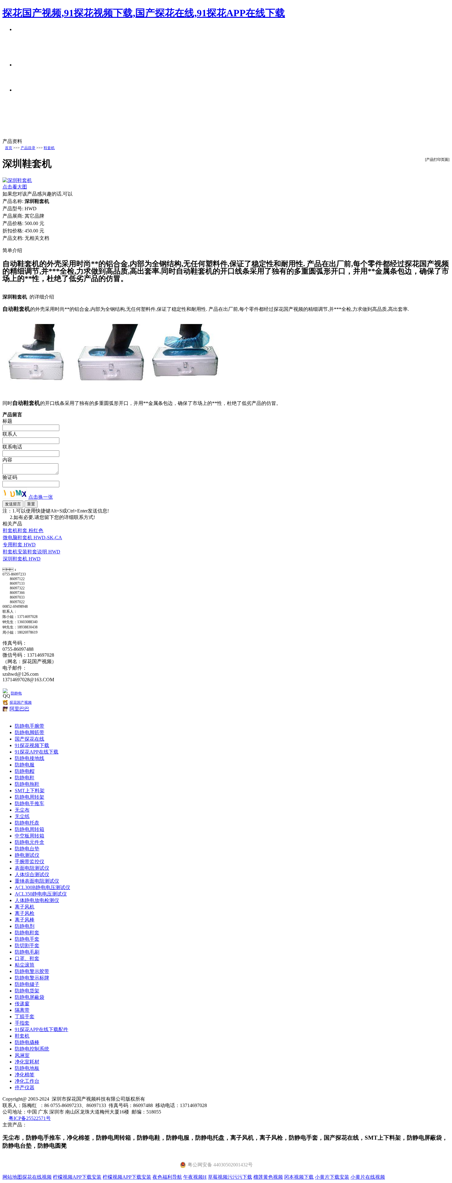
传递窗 (22, 1003)
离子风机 (24, 906)
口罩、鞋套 (27, 958)
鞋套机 (49, 148)
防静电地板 (27, 1068)
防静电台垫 (27, 848)
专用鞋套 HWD (19, 544)
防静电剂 (24, 926)
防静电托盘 (27, 822)
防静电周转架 (29, 797)
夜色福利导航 (167, 1177)
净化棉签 (24, 1074)
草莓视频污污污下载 (230, 1177)
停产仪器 (24, 1087)
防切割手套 (27, 945)
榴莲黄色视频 (268, 1177)
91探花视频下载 (32, 745)
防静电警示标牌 (32, 977)
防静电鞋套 (27, 932)
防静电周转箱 (29, 829)
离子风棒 (24, 919)
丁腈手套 (24, 1016)
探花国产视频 (21, 702)
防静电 (16, 693)
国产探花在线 (29, 739)
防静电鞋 (24, 777)
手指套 (22, 1023)
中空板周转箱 (29, 835)
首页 (8, 148)
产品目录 (28, 148)
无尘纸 (22, 816)
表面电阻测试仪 (32, 868)
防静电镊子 (27, 984)
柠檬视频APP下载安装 (77, 1177)
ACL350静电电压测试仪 (41, 893)
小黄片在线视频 (368, 1177)
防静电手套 (27, 939)
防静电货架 (27, 990)
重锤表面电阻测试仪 (37, 881)
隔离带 (22, 1010)
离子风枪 (24, 913)
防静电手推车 (29, 803)
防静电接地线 (29, 758)
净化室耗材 (27, 1061)
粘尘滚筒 (24, 964)
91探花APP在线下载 (36, 751)
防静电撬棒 (27, 1042)
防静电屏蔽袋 (29, 997)
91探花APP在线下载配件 (41, 1029)
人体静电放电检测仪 (37, 900)
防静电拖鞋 (27, 784)
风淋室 (22, 1055)
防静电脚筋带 (29, 732)
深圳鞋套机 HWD (22, 558)
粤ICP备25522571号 (30, 1118)
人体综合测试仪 (32, 874)
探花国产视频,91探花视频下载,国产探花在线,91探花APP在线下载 (143, 12)
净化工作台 (27, 1081)
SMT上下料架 (30, 790)
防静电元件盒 (29, 842)
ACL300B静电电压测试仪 (42, 887)
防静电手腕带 (29, 726)
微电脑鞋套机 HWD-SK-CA (32, 537)
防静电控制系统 (32, 1048)
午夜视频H (195, 1177)
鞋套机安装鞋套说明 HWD (31, 551)
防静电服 (24, 764)
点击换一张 (40, 497)
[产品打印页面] (437, 159)
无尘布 (22, 810)
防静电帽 (24, 771)
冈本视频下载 (299, 1177)
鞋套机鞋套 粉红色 (23, 530)
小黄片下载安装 (332, 1177)
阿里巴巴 (19, 708)
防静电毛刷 (27, 952)
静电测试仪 (27, 855)
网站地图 (12, 1177)
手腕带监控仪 (29, 861)
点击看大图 (14, 186)
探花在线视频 (37, 1177)
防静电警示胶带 (32, 971)
